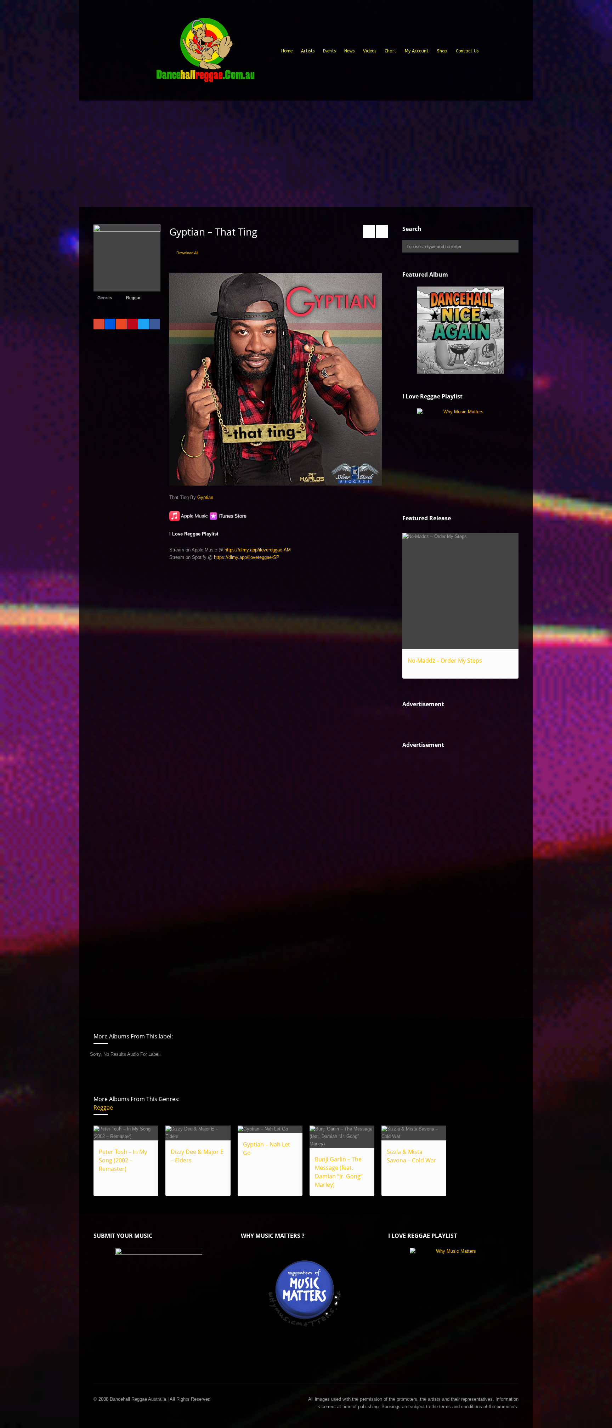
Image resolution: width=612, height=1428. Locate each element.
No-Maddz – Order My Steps (445, 660)
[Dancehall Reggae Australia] (205, 52)
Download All (187, 253)
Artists (307, 51)
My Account (417, 51)
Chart (390, 51)
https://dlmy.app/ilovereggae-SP (246, 557)
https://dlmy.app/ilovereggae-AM (258, 549)
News (349, 51)
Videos (369, 51)
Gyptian (205, 497)
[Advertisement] (306, 153)
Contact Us (467, 51)
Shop (442, 51)
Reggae (134, 297)
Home (287, 51)
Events (329, 51)
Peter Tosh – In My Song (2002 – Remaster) (123, 1160)
